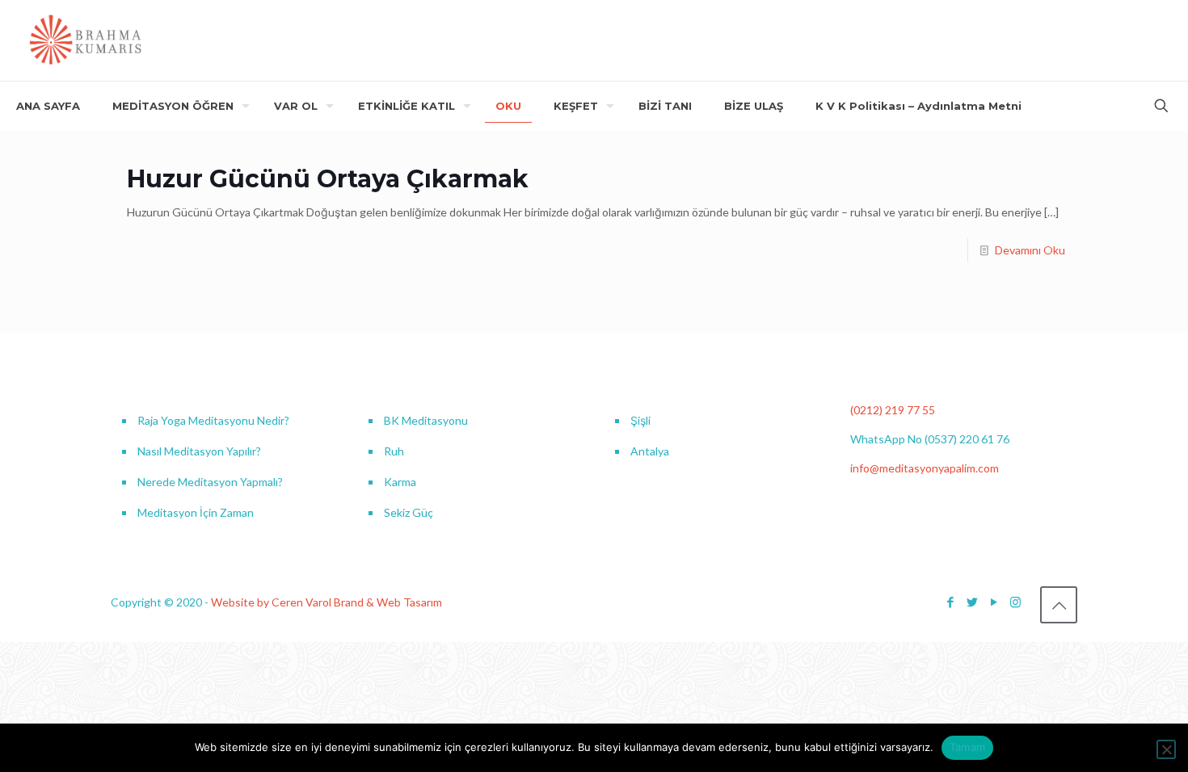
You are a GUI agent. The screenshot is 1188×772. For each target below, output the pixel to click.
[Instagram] (1015, 601)
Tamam (967, 747)
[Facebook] (950, 601)
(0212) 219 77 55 (892, 410)
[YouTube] (993, 601)
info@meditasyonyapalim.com (924, 468)
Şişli (640, 420)
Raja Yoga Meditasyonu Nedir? (213, 420)
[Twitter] (971, 601)
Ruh (394, 451)
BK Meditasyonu (426, 420)
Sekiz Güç (408, 512)
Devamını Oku (1030, 250)
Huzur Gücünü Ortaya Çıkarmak (328, 179)
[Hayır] (1166, 749)
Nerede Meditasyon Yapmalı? (210, 482)
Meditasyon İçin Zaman (195, 512)
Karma (400, 482)
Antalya (649, 451)
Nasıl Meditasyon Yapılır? (199, 451)
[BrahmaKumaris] (86, 40)
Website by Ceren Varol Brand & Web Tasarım (326, 602)
